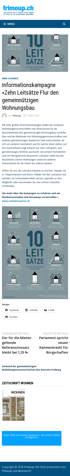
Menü (11, 24)
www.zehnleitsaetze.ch (16, 200)
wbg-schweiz (10, 78)
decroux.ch (24, 471)
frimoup (17, 115)
